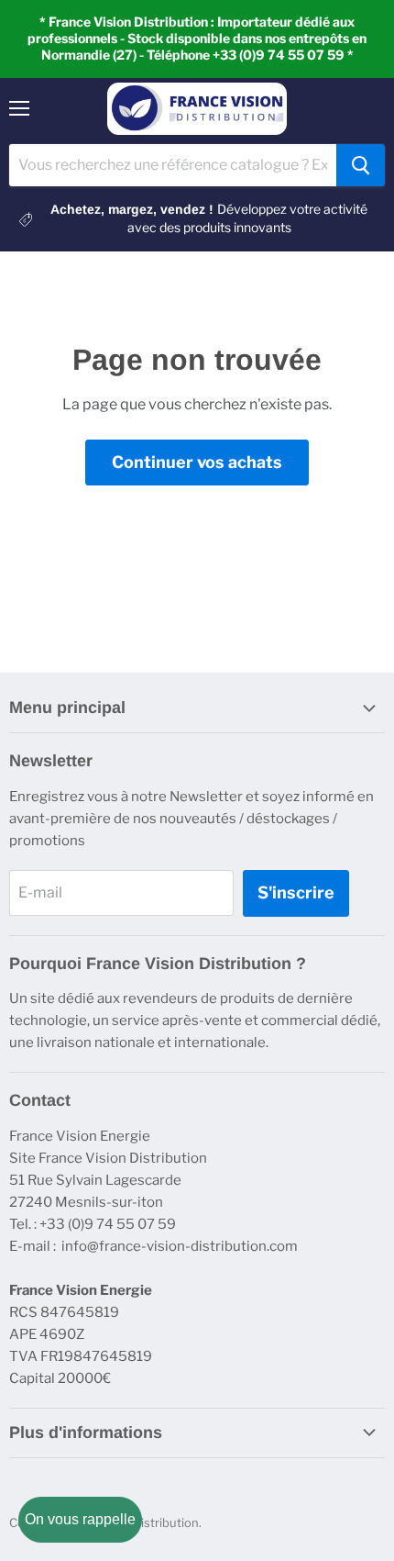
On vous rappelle (80, 1519)
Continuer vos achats (197, 462)
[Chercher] (360, 165)
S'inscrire (295, 892)
